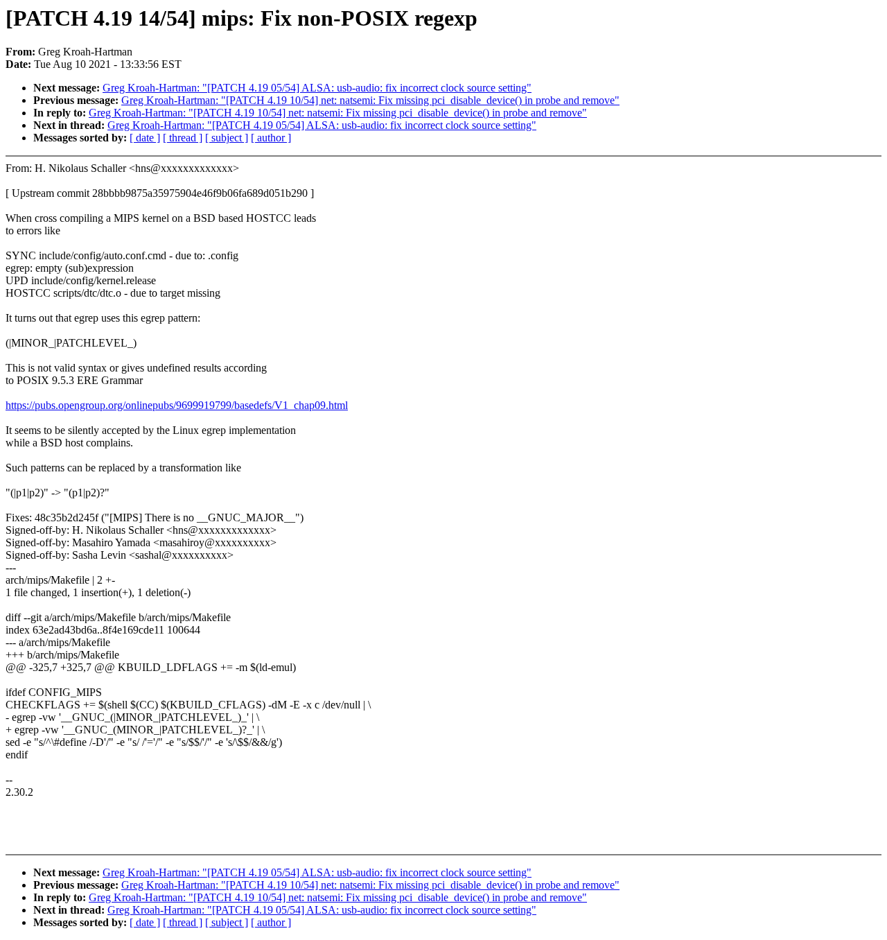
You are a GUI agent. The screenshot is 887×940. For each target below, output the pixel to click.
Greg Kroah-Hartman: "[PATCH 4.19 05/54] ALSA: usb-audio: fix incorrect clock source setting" (317, 88)
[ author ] (271, 137)
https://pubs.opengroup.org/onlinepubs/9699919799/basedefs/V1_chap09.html (177, 405)
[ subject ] (226, 137)
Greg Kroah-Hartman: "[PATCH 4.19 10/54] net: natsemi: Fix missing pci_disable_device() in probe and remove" (370, 100)
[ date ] (145, 137)
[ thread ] (182, 137)
